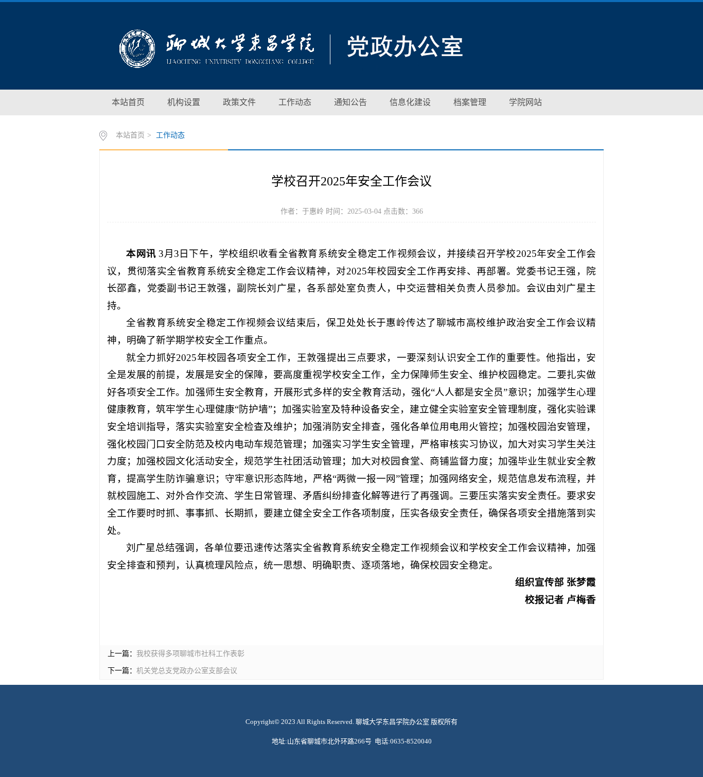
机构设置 (183, 102)
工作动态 (294, 102)
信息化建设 (410, 102)
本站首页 (128, 102)
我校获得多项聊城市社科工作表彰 (190, 654)
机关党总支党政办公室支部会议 (186, 671)
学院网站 (525, 102)
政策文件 (239, 102)
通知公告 (350, 102)
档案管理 (469, 102)
